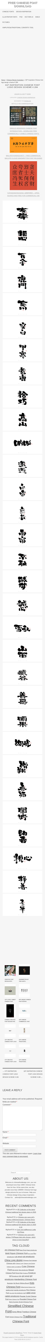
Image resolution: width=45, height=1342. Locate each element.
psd (24, 1293)
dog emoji (15, 1270)
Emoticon (25, 1273)
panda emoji (10, 1290)
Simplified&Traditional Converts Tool (17, 27)
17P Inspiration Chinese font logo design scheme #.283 (11, 1074)
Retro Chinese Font (14, 1299)
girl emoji (25, 1276)
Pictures (6, 22)
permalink (27, 101)
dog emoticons (23, 1270)
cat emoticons (28, 1257)
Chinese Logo (19, 1263)
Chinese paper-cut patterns (14, 1266)
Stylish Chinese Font (16, 1317)
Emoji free (19, 1273)
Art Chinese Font (12, 1250)
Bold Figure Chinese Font (16, 1253)
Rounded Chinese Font (28, 1299)
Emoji (37, 17)
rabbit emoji (30, 1293)
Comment (7, 1105)
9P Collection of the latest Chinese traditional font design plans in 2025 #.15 (20, 1212)
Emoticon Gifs (16, 1276)
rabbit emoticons (12, 1296)
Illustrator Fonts (9, 17)
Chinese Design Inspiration (15, 80)
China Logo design (14, 1260)
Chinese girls (10, 1263)
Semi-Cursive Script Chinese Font (20, 1302)
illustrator (10, 1283)
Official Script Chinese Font (28, 1287)
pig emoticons (19, 1293)
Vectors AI (29, 17)
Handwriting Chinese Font (25, 1279)
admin (29, 94)
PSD (20, 17)
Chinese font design (30, 1260)
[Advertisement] (22, 54)
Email (5, 1138)
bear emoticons (32, 1250)
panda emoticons (20, 1290)
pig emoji (12, 1293)
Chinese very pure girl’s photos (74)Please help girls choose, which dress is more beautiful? (20, 1237)
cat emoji (18, 1257)
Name (5, 1132)
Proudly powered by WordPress (13, 1333)
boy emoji (30, 1253)
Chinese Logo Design (29, 1263)
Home (3, 80)
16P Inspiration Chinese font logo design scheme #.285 (33, 1074)
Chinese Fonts (8, 11)
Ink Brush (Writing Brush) (21, 1283)
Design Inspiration (23, 11)
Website (6, 1143)
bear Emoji (23, 1250)
